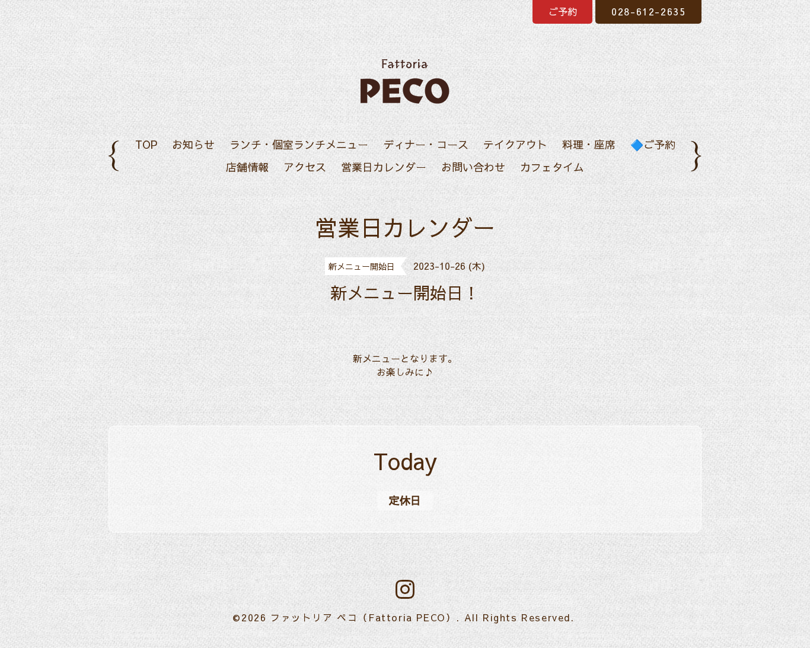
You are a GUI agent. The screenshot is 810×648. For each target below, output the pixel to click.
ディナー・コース (425, 144)
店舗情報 (247, 166)
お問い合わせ (473, 166)
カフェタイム (552, 166)
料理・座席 (589, 144)
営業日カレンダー (383, 166)
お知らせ (193, 144)
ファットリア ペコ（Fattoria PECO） (363, 617)
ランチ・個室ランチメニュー (298, 144)
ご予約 (562, 11)
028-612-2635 (648, 11)
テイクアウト (515, 144)
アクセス (304, 166)
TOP (146, 144)
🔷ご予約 (652, 144)
